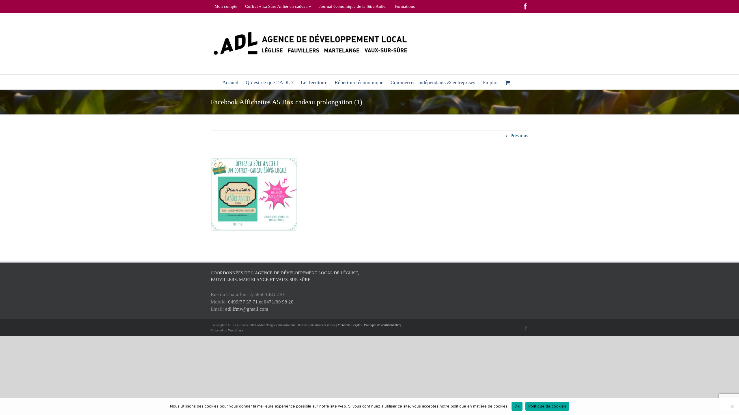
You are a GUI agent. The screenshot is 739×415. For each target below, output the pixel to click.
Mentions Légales (349, 325)
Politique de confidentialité (382, 325)
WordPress (235, 330)
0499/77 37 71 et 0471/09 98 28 (261, 302)
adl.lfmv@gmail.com (246, 309)
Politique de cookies (547, 406)
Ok (517, 406)
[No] (732, 406)
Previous (519, 135)
